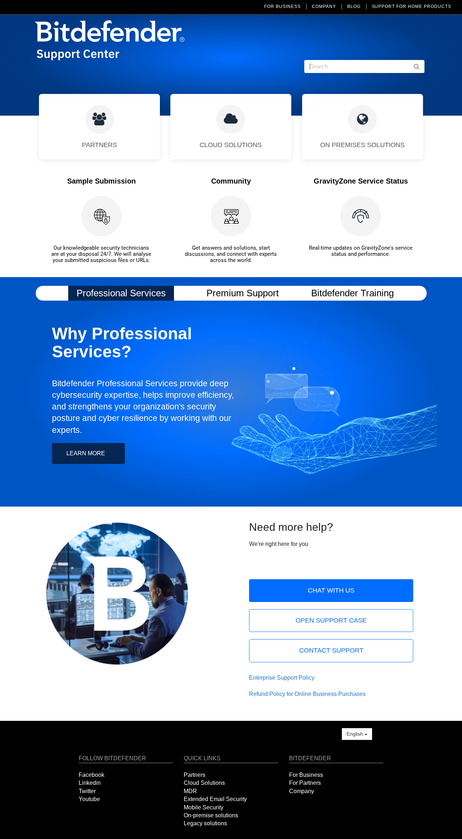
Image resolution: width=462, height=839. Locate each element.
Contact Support (331, 650)
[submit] (420, 66)
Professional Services (121, 293)
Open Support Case (331, 620)
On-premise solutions (211, 815)
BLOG (354, 6)
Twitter (87, 791)
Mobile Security (203, 807)
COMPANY (324, 6)
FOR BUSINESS (282, 6)
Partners (194, 775)
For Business (306, 775)
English (355, 734)
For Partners (305, 783)
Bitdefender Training (352, 293)
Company (301, 791)
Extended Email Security (215, 799)
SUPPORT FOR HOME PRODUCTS (411, 6)
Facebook (91, 775)
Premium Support (242, 293)
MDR (190, 791)
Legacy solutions (205, 823)
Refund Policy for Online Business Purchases (307, 694)
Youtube (89, 799)
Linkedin (90, 783)
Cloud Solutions (204, 783)
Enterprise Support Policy (281, 678)
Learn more (85, 453)
